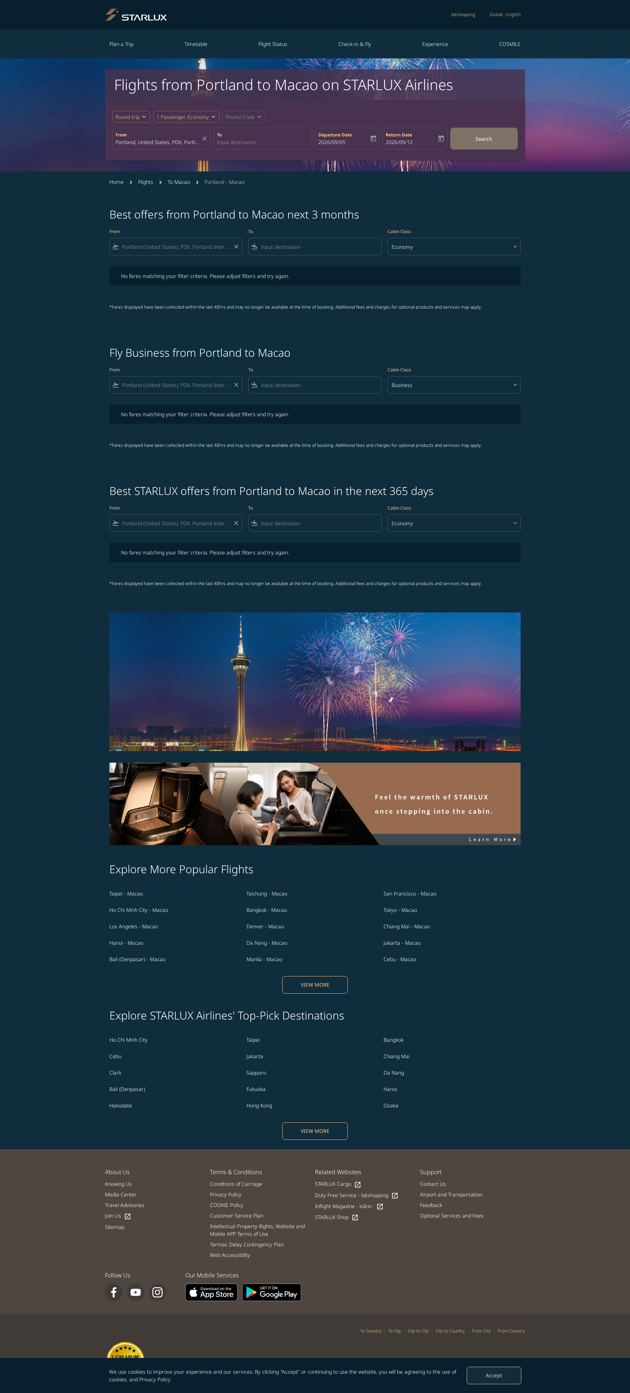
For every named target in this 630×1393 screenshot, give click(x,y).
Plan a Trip (121, 43)
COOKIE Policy (226, 1205)
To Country (370, 1331)
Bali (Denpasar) (127, 1089)
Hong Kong (259, 1105)
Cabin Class (399, 231)
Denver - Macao (265, 926)
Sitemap (114, 1226)
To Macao (179, 181)
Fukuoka (256, 1089)
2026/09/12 (399, 142)
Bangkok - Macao (266, 909)
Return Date (399, 135)
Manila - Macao (264, 959)
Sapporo (256, 1072)
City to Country (450, 1331)
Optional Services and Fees (451, 1215)
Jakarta (254, 1056)
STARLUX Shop (337, 1217)
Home (116, 181)
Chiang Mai (396, 1056)
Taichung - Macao (266, 893)
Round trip (128, 116)
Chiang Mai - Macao (407, 926)
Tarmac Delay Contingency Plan (247, 1244)
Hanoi (390, 1089)
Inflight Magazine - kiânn (349, 1206)
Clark (115, 1072)
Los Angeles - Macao (133, 926)
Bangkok (394, 1039)
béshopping (463, 14)
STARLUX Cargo (338, 1184)
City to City (418, 1331)
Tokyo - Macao (400, 909)
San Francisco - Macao (410, 893)
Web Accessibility (230, 1254)
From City (481, 1331)
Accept (494, 1375)
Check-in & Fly (354, 43)
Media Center (121, 1194)
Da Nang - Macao (266, 942)
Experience (435, 43)
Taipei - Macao (126, 893)
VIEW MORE (315, 984)
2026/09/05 (331, 142)
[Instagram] (157, 1292)
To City (394, 1331)
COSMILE (510, 43)
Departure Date (335, 135)
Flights (145, 181)
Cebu (115, 1056)
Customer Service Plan (236, 1215)
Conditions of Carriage (236, 1183)
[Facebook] (113, 1292)
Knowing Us (118, 1183)
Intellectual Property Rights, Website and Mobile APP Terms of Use (257, 1230)
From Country (511, 1331)
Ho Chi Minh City (128, 1039)
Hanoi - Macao (126, 942)
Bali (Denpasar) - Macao (137, 959)
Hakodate (120, 1105)
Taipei (253, 1039)
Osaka (391, 1105)
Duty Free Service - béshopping (356, 1195)
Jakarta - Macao (402, 942)
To (219, 135)
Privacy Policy (155, 1379)
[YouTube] (135, 1292)
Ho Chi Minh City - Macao (138, 909)
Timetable (195, 43)
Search (483, 138)
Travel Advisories (124, 1205)
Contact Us (433, 1183)
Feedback (431, 1205)
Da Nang (394, 1072)
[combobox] (158, 142)
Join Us (118, 1216)
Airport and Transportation (451, 1194)
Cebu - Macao (400, 959)
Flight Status (272, 43)
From (121, 135)
